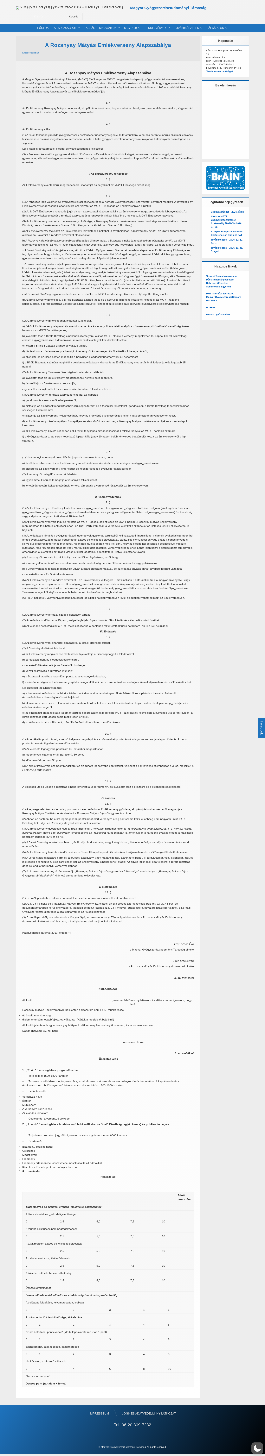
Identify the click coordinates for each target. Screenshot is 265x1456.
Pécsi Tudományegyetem (220, 279)
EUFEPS (211, 307)
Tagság (89, 27)
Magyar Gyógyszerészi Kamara (223, 297)
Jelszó (211, 115)
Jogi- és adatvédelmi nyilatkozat (149, 1413)
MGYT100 (130, 27)
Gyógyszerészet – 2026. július (227, 211)
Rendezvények (155, 27)
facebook (261, 728)
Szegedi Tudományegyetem (221, 276)
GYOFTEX (211, 300)
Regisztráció (237, 144)
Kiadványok (107, 27)
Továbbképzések (186, 27)
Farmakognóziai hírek (218, 314)
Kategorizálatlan (30, 53)
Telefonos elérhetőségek (219, 71)
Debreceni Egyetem (217, 283)
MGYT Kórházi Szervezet (220, 293)
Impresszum (99, 1413)
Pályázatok (215, 27)
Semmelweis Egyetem (218, 286)
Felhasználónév (218, 98)
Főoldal (43, 27)
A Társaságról (65, 27)
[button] (257, 1448)
